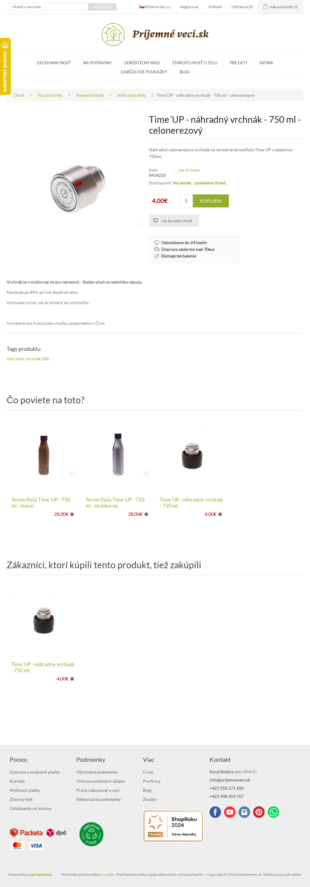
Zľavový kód (21, 799)
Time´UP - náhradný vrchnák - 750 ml (191, 503)
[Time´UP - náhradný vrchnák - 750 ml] (192, 455)
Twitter (244, 812)
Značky (150, 799)
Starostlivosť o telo (194, 62)
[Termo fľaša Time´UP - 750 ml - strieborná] (117, 455)
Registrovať (189, 7)
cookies (109, 874)
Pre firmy (151, 781)
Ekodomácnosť (54, 62)
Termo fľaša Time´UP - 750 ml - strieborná (114, 503)
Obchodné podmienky (97, 771)
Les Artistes (189, 170)
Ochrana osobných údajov (100, 781)
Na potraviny (97, 62)
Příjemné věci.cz (157, 7)
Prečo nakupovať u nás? (98, 790)
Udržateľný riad (142, 62)
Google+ (259, 812)
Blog (185, 71)
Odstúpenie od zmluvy (30, 808)
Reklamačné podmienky (98, 799)
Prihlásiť (215, 7)
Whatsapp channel (273, 812)
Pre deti (238, 62)
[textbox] (49, 7)
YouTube (230, 812)
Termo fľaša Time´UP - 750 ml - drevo (40, 503)
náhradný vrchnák (24, 358)
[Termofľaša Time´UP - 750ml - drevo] (43, 455)
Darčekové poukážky (144, 71)
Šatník (266, 62)
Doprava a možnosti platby (35, 771)
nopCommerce (39, 874)
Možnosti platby (25, 790)
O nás (148, 771)
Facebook (215, 812)
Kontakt (17, 781)
